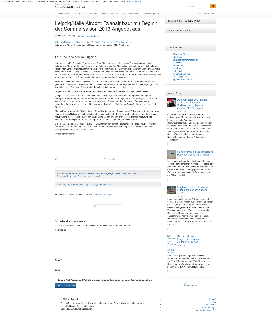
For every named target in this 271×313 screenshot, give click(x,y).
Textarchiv (78, 13)
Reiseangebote (152, 13)
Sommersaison (104, 184)
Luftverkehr (133, 173)
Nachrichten (64, 13)
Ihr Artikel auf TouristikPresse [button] (184, 20)
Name (57, 260)
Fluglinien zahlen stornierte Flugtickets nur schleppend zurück (192, 189)
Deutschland (178, 62)
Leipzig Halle (90, 184)
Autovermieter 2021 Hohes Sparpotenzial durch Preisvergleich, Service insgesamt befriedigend (192, 104)
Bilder (104, 13)
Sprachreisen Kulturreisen (184, 79)
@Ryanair (60, 184)
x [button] (140, 1)
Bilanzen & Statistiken (182, 54)
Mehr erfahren (132, 1)
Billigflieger (109, 173)
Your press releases (132, 13)
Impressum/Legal (208, 307)
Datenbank (92, 13)
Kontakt (212, 298)
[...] (168, 144)
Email (57, 269)
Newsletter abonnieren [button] (180, 30)
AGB (214, 301)
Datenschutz (210, 304)
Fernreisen (178, 65)
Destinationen (121, 173)
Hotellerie (177, 68)
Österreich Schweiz (181, 73)
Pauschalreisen (180, 76)
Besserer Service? (95, 173)
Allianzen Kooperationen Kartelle (71, 173)
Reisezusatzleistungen (66, 176)
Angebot (80, 184)
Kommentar (60, 229)
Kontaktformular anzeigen (100, 194)
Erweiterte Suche (206, 13)
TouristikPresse (62, 4)
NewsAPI (115, 13)
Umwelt (97, 176)
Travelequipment (85, 176)
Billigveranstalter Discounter (185, 59)
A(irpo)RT (70, 184)
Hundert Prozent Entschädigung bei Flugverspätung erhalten (195, 153)
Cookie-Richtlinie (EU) (206, 310)
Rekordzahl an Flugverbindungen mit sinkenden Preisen (189, 239)
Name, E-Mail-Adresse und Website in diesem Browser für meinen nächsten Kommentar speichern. (104, 279)
